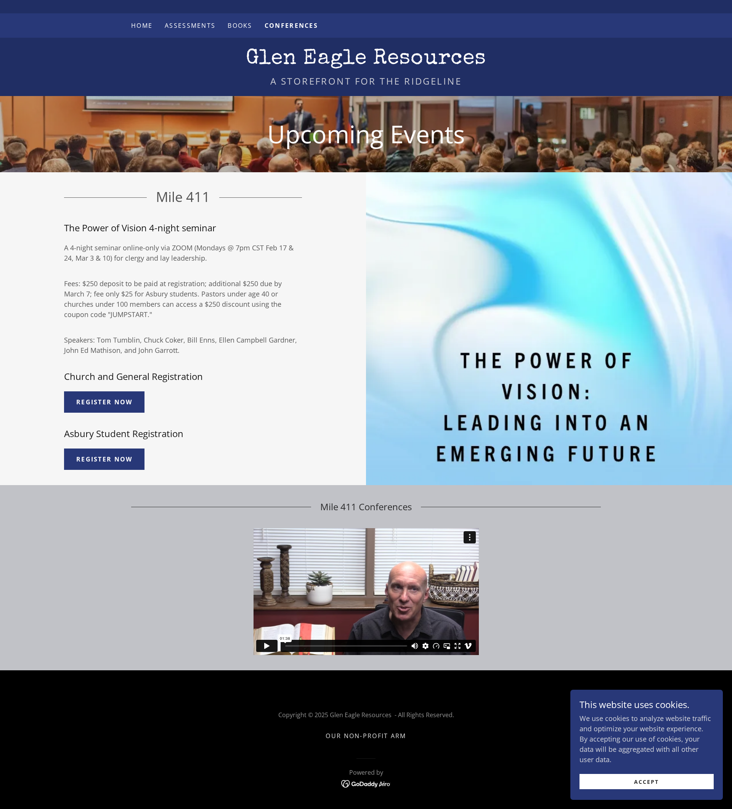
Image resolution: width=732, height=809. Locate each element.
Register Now (104, 402)
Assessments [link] (190, 25)
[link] (366, 61)
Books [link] (240, 25)
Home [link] (141, 25)
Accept (646, 781)
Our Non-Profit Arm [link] (366, 736)
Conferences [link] (291, 25)
